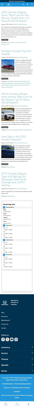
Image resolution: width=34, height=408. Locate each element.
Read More (5, 39)
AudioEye (17, 391)
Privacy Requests (7, 383)
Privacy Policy (23, 380)
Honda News (21, 85)
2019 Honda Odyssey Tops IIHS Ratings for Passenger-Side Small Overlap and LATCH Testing (14, 179)
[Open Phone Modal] (23, 4)
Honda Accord (13, 42)
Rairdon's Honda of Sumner (20, 24)
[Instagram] (16, 339)
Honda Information (13, 85)
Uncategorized (5, 44)
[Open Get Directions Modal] (28, 4)
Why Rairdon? (5, 320)
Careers (3, 328)
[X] (7, 339)
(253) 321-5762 (7, 223)
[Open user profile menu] (28, 404)
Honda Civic (26, 81)
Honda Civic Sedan (19, 83)
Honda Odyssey (22, 42)
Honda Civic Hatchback (7, 83)
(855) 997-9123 (7, 219)
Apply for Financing (12, 380)
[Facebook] (3, 339)
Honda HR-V (4, 85)
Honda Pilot (10, 87)
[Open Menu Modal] (2, 4)
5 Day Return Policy (17, 387)
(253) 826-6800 (7, 211)
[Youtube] (12, 339)
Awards (8, 81)
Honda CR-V (27, 83)
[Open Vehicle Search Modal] (32, 4)
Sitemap (27, 387)
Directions (4, 316)
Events (12, 81)
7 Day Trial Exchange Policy (22, 383)
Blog (7, 42)
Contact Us (4, 324)
